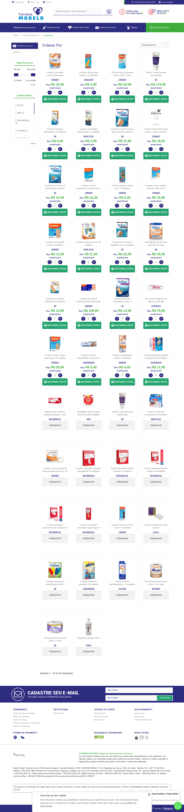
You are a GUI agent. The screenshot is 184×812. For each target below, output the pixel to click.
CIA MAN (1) (22, 131)
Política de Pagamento (21, 726)
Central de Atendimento (143, 720)
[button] (55, 99)
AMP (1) (21, 113)
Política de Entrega (20, 720)
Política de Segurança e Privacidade (26, 723)
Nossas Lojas (34, 2)
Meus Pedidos (19, 2)
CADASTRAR (165, 698)
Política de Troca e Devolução (24, 713)
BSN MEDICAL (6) (22, 121)
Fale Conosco (139, 713)
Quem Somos (59, 713)
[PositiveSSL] (99, 737)
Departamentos (26, 27)
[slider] (16, 74)
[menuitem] (15, 35)
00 (154, 10)
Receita (48, 2)
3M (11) (20, 105)
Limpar (32, 85)
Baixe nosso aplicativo (21, 717)
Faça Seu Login (100, 713)
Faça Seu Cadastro (101, 717)
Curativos (16, 52)
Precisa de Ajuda (167, 2)
